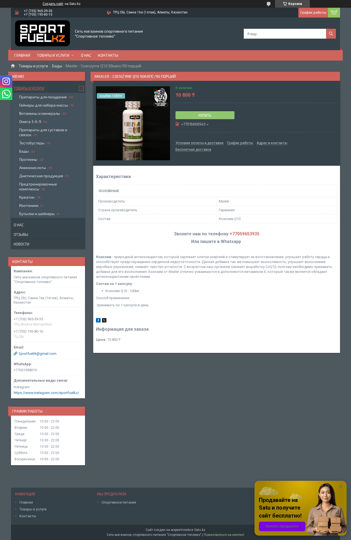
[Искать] (331, 34)
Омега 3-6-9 (30, 121)
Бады (57, 66)
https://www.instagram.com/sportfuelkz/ (46, 393)
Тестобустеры (31, 143)
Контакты (108, 55)
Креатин (27, 197)
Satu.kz (199, 530)
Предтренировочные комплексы (38, 186)
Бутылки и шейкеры (37, 213)
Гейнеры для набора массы (43, 105)
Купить (205, 115)
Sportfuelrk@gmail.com (37, 354)
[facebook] (98, 321)
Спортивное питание (118, 502)
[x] (104, 321)
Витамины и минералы (39, 113)
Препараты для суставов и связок (43, 132)
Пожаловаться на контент (224, 535)
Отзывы (21, 234)
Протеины (28, 159)
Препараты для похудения (43, 97)
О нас (86, 55)
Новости (21, 244)
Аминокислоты (32, 167)
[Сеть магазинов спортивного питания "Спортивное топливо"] (42, 33)
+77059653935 (244, 234)
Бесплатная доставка (193, 150)
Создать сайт (53, 4)
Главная (22, 55)
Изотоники (28, 205)
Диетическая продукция (41, 175)
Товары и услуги (53, 55)
